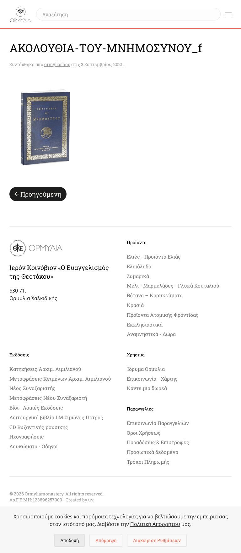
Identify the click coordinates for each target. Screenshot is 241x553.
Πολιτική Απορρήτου (155, 524)
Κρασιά (135, 305)
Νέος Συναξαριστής (32, 388)
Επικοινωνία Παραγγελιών (158, 423)
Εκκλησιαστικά (145, 324)
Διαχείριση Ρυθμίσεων (157, 540)
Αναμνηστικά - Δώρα (151, 334)
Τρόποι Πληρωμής (148, 461)
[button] (228, 14)
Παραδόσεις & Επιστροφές (158, 442)
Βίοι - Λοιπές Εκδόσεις (36, 407)
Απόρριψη (105, 540)
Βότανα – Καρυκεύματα (155, 295)
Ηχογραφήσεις (26, 436)
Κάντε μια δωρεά (147, 388)
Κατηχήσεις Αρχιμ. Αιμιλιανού (45, 369)
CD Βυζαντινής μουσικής (38, 427)
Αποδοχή (69, 540)
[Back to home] (20, 14)
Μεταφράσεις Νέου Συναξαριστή (48, 397)
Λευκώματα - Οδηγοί (33, 446)
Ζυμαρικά (138, 276)
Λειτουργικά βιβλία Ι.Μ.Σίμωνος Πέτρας (56, 417)
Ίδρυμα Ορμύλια (146, 369)
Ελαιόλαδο (139, 266)
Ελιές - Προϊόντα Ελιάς (154, 256)
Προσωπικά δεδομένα (152, 452)
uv (90, 500)
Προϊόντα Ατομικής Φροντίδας (163, 314)
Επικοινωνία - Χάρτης (152, 378)
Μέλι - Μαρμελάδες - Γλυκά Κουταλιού (173, 285)
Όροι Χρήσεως (144, 432)
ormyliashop (57, 64)
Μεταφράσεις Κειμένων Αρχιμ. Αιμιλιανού (60, 378)
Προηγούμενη (41, 194)
